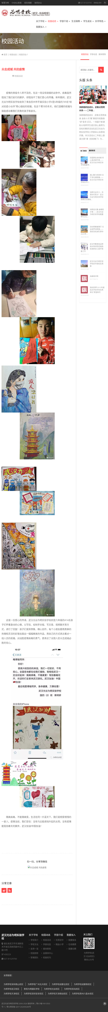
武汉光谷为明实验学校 (10, 1003)
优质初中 (59, 940)
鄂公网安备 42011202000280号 (19, 1007)
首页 (5, 54)
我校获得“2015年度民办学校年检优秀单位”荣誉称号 (97, 290)
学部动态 (93, 54)
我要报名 (72, 940)
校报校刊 (46, 957)
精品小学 (59, 944)
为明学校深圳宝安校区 (33, 993)
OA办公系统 (17, 2)
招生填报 (28, 2)
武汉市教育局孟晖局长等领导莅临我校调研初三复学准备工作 (92, 247)
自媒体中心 (47, 953)
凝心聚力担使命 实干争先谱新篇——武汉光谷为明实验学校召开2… (92, 178)
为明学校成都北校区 (60, 984)
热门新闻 (83, 151)
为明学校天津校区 (11, 993)
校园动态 (52, 21)
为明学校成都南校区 (83, 984)
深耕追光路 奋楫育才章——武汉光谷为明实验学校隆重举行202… (92, 213)
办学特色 (99, 21)
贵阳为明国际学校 (32, 989)
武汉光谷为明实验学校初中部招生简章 (96, 263)
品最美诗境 (94, 276)
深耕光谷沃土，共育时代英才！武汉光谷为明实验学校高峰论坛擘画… (92, 196)
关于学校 (40, 21)
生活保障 (75, 21)
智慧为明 (5, 2)
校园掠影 (34, 953)
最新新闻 (92, 151)
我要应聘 (72, 948)
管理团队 (34, 957)
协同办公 (38, 2)
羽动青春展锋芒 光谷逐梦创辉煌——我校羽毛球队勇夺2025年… (92, 230)
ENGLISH (97, 2)
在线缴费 (72, 944)
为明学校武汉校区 (11, 989)
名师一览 (34, 948)
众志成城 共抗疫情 (13, 69)
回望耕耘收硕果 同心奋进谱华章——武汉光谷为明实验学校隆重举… (92, 161)
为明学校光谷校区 (52, 989)
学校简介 (34, 940)
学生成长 (87, 21)
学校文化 (34, 944)
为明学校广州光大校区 (37, 984)
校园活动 (22, 54)
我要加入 (40, 27)
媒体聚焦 (102, 54)
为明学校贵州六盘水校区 (83, 993)
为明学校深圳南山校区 (13, 984)
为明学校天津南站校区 (58, 993)
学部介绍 (64, 21)
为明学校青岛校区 (72, 989)
